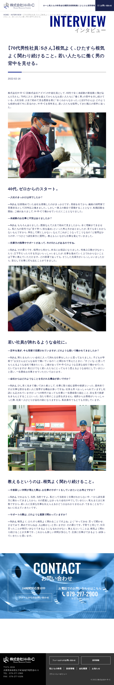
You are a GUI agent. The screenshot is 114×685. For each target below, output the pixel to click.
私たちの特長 (54, 5)
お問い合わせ (106, 5)
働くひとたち (81, 5)
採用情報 (91, 5)
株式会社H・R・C (19, 5)
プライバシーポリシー (58, 674)
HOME (6, 15)
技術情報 (72, 5)
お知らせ (96, 668)
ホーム (46, 5)
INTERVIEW (16, 15)
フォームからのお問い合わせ (34, 597)
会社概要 (64, 5)
